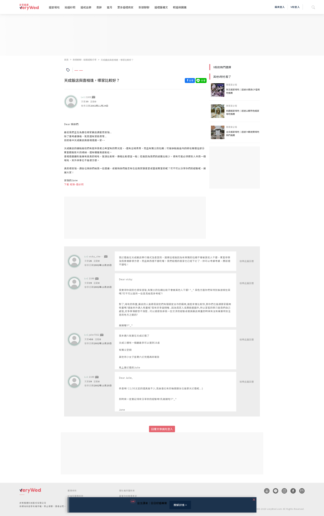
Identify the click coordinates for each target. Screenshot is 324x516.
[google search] (313, 7)
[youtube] (265, 491)
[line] (273, 491)
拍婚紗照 (70, 7)
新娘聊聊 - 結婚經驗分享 (85, 59)
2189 (88, 97)
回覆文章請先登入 (162, 429)
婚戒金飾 (85, 7)
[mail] (300, 491)
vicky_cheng (96, 256)
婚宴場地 (54, 7)
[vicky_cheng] (74, 261)
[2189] (71, 102)
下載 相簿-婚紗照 (74, 184)
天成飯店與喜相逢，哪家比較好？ (117, 59)
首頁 (66, 59)
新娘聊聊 (144, 7)
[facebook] (291, 491)
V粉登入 (295, 7)
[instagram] (282, 491)
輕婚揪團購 (179, 7)
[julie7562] (74, 339)
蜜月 (109, 7)
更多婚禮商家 (125, 7)
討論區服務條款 (75, 495)
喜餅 (99, 7)
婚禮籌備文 (161, 7)
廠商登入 (280, 7)
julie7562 (94, 334)
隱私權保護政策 (127, 490)
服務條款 (72, 490)
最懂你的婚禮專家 (128, 495)
